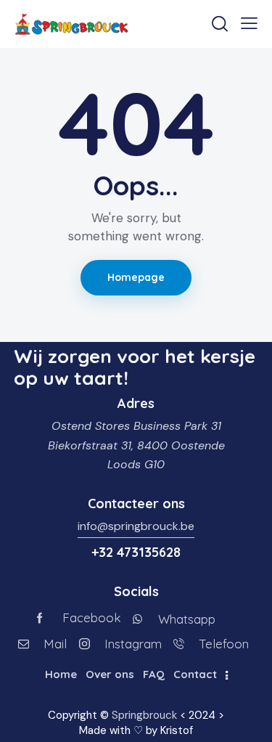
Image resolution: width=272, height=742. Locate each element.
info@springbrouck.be (136, 526)
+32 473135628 (136, 552)
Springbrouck (144, 715)
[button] (249, 23)
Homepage (136, 277)
